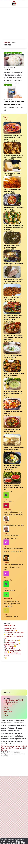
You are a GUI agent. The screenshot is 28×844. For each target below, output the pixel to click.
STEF (5, 614)
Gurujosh (6, 562)
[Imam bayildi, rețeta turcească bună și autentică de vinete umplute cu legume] (12, 313)
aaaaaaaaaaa (8, 599)
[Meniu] (2, 4)
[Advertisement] (14, 22)
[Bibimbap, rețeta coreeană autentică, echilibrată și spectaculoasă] (12, 463)
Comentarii (7, 121)
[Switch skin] (23, 4)
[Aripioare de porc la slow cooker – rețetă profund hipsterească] (12, 277)
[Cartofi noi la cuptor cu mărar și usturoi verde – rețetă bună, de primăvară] (12, 223)
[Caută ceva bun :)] (26, 4)
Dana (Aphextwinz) (10, 704)
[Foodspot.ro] (14, 3)
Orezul (7, 69)
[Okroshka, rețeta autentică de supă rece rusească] (12, 353)
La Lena (6, 710)
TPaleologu (7, 510)
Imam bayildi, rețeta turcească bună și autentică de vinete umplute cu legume (13, 317)
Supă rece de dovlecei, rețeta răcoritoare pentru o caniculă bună (13, 393)
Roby (5, 588)
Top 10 (6, 117)
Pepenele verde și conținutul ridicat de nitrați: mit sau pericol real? (13, 487)
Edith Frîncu (8, 706)
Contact (4, 750)
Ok (19, 843)
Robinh (6, 523)
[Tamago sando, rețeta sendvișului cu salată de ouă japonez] (12, 445)
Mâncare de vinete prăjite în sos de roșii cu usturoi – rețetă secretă (13, 137)
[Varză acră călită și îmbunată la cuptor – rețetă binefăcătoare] (12, 153)
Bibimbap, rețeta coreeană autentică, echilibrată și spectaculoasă (12, 467)
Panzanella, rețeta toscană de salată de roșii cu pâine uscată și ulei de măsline (13, 337)
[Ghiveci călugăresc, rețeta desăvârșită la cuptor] (12, 427)
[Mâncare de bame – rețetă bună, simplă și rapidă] (12, 205)
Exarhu (6, 708)
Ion (5, 546)
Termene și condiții (18, 748)
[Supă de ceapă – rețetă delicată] (12, 261)
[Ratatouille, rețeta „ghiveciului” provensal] (12, 409)
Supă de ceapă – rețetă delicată (13, 263)
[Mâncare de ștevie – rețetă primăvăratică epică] (12, 243)
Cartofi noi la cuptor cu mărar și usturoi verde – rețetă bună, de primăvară (13, 227)
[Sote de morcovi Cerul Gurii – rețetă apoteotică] (12, 187)
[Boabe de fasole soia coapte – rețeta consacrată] (12, 295)
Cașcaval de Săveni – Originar (13, 173)
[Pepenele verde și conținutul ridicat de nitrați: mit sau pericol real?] (12, 483)
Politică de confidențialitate (10, 746)
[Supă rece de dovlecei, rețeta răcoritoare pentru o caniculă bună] (12, 389)
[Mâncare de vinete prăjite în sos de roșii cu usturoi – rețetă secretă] (12, 133)
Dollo (5, 499)
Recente (6, 119)
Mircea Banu (8, 712)
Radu (5, 714)
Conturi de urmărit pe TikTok (13, 700)
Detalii (22, 843)
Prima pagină (7, 42)
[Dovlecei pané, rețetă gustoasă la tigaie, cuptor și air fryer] (12, 371)
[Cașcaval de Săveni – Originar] (12, 171)
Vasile (6, 715)
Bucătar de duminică (11, 702)
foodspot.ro (9, 625)
